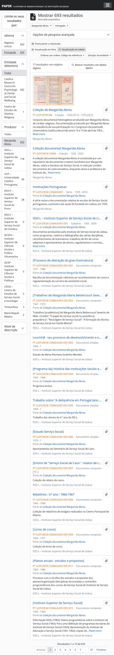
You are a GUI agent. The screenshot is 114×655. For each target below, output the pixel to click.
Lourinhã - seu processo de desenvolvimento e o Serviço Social (67, 337)
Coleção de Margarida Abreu (52, 110)
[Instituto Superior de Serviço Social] (58, 603)
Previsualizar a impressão (47, 43)
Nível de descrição (11, 328)
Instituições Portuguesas (50, 187)
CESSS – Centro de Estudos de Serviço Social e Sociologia (14, 294)
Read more (39, 134)
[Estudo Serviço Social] (48, 431)
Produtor (10, 127)
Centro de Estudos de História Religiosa (14, 112)
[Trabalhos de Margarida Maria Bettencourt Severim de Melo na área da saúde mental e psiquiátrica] (67, 295)
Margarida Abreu (14, 142)
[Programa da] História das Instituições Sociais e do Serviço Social (67, 369)
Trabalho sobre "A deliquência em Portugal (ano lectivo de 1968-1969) (67, 400)
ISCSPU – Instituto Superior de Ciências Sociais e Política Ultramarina (14, 245)
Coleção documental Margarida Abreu (59, 148)
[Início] (37, 5)
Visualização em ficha (45, 49)
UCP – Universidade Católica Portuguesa (14, 179)
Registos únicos (14, 44)
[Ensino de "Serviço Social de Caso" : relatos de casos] (67, 463)
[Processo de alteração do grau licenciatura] (63, 260)
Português (14, 53)
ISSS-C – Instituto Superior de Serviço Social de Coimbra (14, 222)
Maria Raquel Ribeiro (14, 314)
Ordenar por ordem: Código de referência (61, 55)
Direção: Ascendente (98, 55)
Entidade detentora (11, 64)
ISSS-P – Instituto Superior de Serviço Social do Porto (14, 199)
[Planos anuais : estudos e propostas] (58, 561)
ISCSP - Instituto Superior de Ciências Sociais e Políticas (14, 271)
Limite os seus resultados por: (14, 20)
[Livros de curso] (44, 529)
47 (91, 649)
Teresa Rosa (14, 307)
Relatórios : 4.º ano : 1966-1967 (53, 494)
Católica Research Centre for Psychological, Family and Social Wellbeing (14, 89)
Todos (7, 73)
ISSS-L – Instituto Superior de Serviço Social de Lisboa (14, 158)
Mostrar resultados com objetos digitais (90, 66)
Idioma (9, 35)
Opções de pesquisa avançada (53, 35)
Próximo (101, 649)
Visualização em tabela (73, 49)
